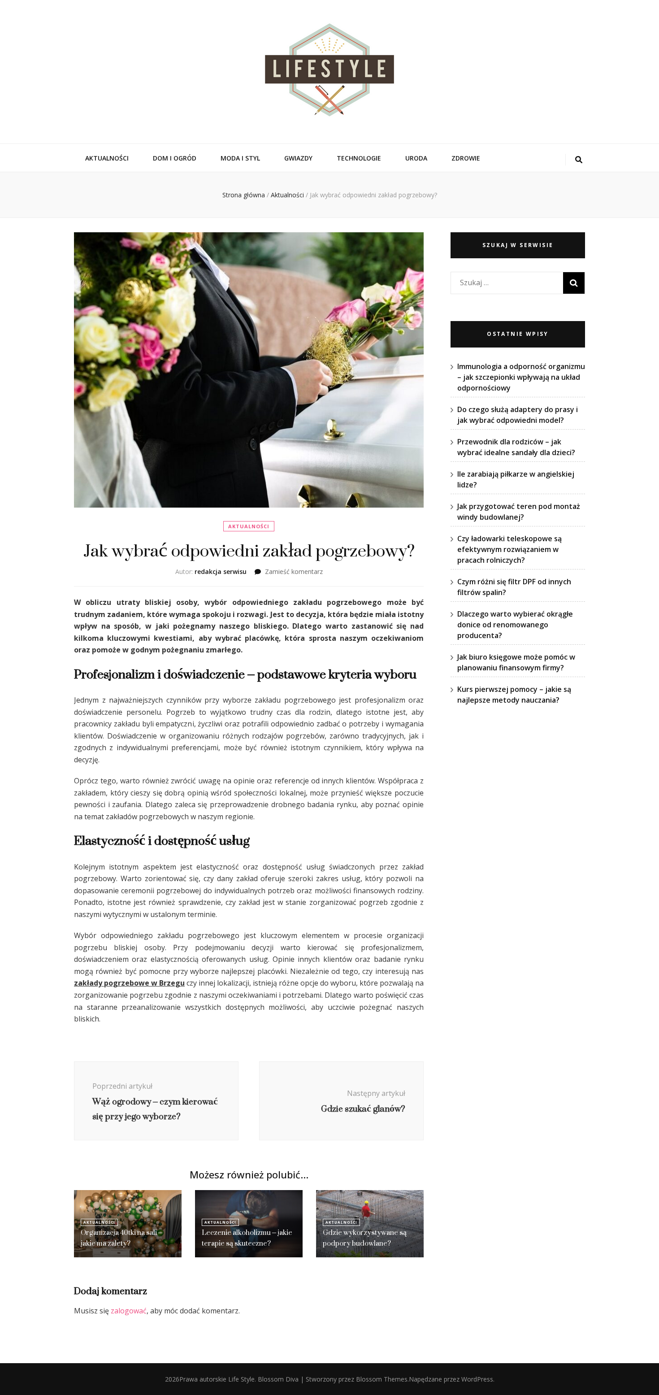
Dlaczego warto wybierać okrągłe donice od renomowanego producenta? (515, 624)
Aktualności (107, 158)
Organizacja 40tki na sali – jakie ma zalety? (121, 1238)
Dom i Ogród (174, 158)
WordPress (477, 1379)
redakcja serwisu (221, 571)
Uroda (416, 158)
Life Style (241, 1379)
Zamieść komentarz (294, 571)
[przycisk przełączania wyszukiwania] (578, 160)
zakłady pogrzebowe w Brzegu (129, 983)
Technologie (359, 158)
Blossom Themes (382, 1379)
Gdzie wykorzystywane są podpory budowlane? (365, 1238)
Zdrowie (465, 158)
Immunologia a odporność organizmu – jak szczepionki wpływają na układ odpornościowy (521, 377)
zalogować (129, 1311)
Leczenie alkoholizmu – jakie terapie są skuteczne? (247, 1238)
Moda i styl (240, 158)
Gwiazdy (298, 158)
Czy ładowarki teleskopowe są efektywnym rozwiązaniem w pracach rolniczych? (509, 549)
